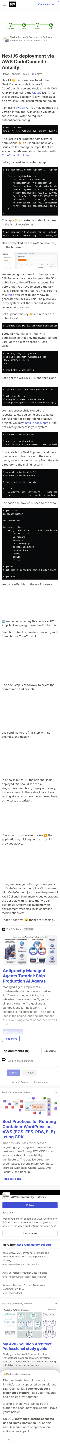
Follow (30, 1205)
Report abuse (41, 1082)
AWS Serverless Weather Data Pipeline (24, 1274)
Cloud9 (36, 92)
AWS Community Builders (37, 37)
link (9, 294)
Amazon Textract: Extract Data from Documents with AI (23, 1289)
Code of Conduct (20, 1082)
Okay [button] (9, 1439)
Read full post (11, 1178)
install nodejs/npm (36, 422)
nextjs (16, 73)
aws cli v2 (22, 107)
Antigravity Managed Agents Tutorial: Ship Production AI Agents (24, 976)
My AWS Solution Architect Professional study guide (27, 1346)
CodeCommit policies (16, 155)
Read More (11, 1038)
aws (6, 73)
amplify (37, 73)
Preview (29, 1072)
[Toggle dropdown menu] (55, 929)
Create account (47, 4)
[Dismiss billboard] (55, 1374)
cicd (26, 73)
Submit (13, 1072)
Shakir (13, 37)
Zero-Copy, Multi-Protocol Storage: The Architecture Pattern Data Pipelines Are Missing (25, 1258)
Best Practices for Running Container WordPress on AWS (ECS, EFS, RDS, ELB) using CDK (29, 1129)
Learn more (30, 1233)
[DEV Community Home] (12, 4)
